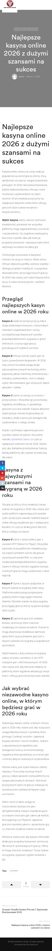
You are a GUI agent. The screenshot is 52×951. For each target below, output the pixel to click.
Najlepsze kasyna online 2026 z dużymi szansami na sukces (30, 926)
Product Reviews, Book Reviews (26, 29)
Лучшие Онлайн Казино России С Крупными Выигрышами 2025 (25, 911)
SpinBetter (14, 871)
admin (21, 76)
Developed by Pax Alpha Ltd (26, 945)
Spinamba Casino (20, 439)
